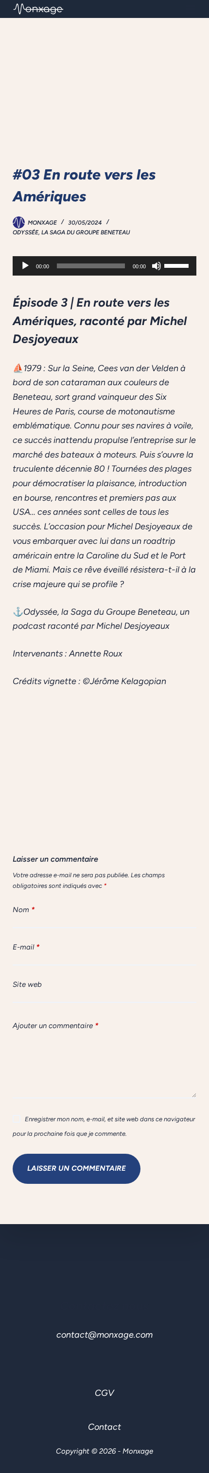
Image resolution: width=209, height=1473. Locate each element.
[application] (104, 266)
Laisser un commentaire (76, 1168)
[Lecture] (25, 266)
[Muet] (156, 266)
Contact (104, 1427)
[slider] (178, 265)
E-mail (26, 947)
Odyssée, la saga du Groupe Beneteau (71, 232)
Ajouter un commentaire (55, 1025)
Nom (24, 909)
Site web (27, 984)
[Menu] (190, 9)
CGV (104, 1393)
